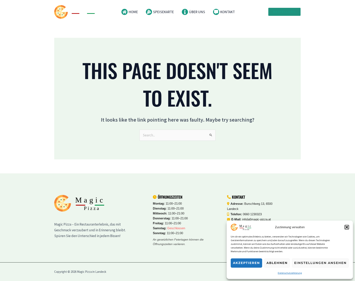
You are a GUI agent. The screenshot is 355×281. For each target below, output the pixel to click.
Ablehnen (277, 263)
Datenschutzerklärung (290, 272)
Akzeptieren (246, 263)
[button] (347, 227)
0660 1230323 (252, 214)
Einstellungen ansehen (320, 263)
